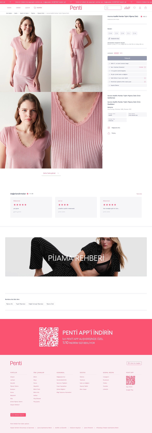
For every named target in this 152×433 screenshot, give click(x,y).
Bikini (35, 377)
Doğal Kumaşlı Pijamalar (36, 304)
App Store (129, 387)
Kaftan (35, 395)
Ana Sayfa (9, 13)
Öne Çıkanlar (39, 372)
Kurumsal (61, 372)
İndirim (39, 7)
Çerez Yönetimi (88, 427)
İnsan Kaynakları (62, 386)
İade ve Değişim (84, 383)
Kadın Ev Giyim (24, 13)
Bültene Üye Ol (19, 415)
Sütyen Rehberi (15, 404)
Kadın (9, 7)
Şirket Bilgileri (61, 389)
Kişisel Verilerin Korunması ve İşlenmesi (22, 427)
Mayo (35, 380)
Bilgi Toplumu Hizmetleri (64, 392)
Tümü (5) (139, 194)
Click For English (135, 363)
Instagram (106, 377)
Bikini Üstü (37, 389)
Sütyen (12, 377)
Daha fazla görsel (49, 173)
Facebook (106, 380)
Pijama (33, 13)
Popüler (13, 372)
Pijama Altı (9, 304)
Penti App (129, 372)
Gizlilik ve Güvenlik (60, 427)
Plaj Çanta (37, 401)
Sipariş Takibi (84, 386)
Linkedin (105, 389)
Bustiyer (12, 389)
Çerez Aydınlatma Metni (44, 427)
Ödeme (82, 377)
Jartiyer (12, 380)
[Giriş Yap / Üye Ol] (140, 7)
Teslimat (82, 380)
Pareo (35, 383)
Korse (12, 392)
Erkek (18, 7)
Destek (82, 372)
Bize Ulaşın (83, 389)
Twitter (105, 383)
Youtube (105, 386)
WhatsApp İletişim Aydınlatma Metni (107, 427)
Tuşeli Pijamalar (20, 304)
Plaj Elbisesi (37, 398)
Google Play (129, 390)
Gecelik (12, 383)
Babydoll (13, 395)
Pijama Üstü (41, 13)
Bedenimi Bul (115, 38)
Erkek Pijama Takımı (16, 401)
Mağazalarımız (61, 377)
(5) (145, 16)
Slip (11, 398)
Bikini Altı (36, 392)
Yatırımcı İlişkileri (62, 383)
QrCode (130, 380)
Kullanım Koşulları (75, 427)
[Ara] (107, 7)
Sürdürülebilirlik (61, 380)
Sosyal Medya (108, 372)
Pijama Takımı (14, 386)
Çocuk (27, 7)
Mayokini (36, 386)
